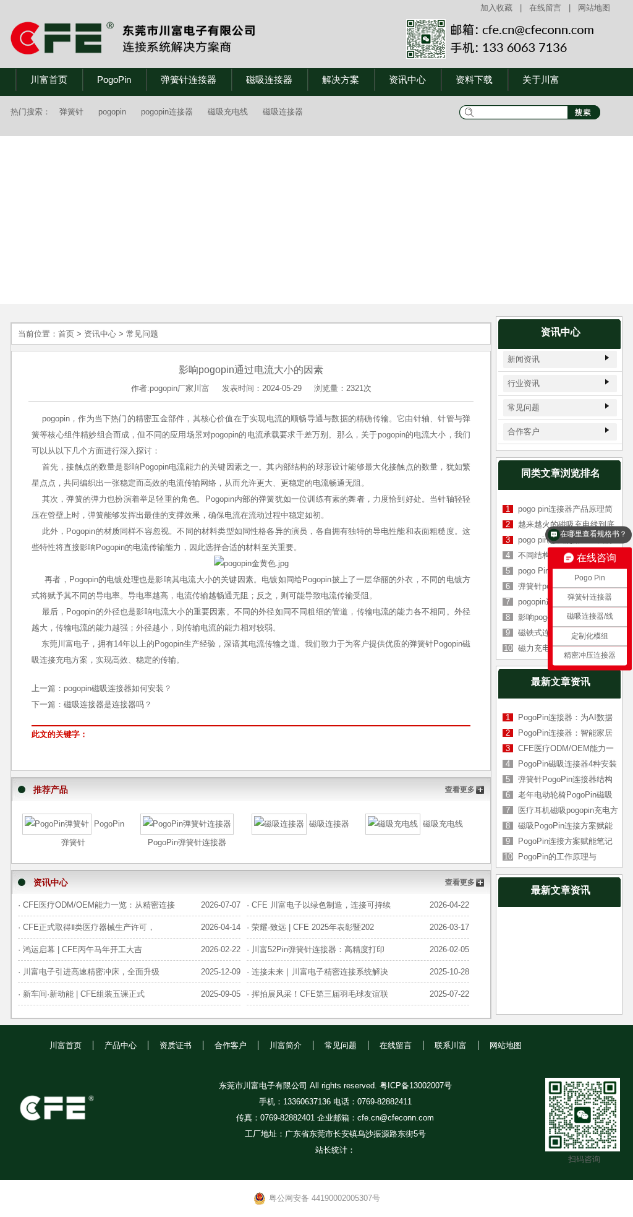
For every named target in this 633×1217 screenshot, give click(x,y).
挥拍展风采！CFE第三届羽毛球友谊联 (320, 994)
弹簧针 (71, 111)
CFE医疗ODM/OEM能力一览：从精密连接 (99, 905)
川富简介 (286, 1045)
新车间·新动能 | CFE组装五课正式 (84, 994)
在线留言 (545, 7)
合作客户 (524, 431)
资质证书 (175, 1045)
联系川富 (451, 1045)
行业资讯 (524, 383)
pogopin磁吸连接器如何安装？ (118, 688)
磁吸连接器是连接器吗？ (108, 704)
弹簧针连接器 (188, 79)
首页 (66, 333)
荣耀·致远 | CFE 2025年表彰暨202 (313, 927)
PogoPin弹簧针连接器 (187, 842)
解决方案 (340, 79)
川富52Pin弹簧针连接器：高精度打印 (318, 949)
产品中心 (120, 1045)
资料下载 (474, 79)
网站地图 (594, 7)
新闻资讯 (524, 359)
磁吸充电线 (228, 111)
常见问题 (142, 333)
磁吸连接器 (269, 79)
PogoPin (114, 79)
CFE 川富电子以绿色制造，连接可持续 (321, 905)
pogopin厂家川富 (180, 388)
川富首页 (48, 79)
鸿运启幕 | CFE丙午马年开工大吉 (82, 949)
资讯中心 (407, 79)
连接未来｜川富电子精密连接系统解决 (320, 971)
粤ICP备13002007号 (416, 1085)
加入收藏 (496, 7)
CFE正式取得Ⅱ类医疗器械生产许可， (89, 927)
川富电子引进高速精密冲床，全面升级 (91, 971)
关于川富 (540, 79)
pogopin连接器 (167, 111)
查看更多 (460, 789)
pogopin (112, 111)
